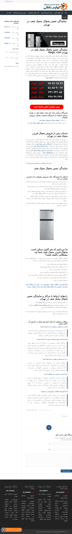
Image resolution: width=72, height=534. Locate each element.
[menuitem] (66, 13)
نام (49, 443)
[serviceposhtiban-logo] (55, 6)
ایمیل (49, 449)
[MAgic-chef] (47, 39)
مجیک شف (43, 286)
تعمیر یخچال (40, 123)
